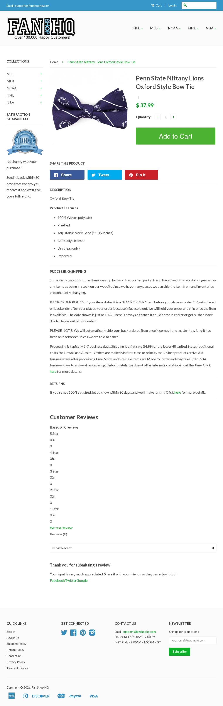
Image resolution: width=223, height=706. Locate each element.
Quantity (143, 117)
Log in (173, 5)
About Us (13, 638)
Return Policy (15, 650)
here (53, 371)
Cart (158, 5)
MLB (154, 28)
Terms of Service (17, 668)
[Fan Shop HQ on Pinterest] (82, 634)
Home (54, 62)
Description (60, 190)
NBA (210, 28)
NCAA (173, 28)
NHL (192, 28)
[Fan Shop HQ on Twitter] (64, 634)
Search (11, 631)
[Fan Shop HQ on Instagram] (92, 634)
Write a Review (61, 528)
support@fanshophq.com (32, 5)
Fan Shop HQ (40, 687)
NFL (136, 28)
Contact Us (14, 656)
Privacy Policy (16, 662)
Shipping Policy (16, 643)
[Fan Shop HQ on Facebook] (73, 634)
